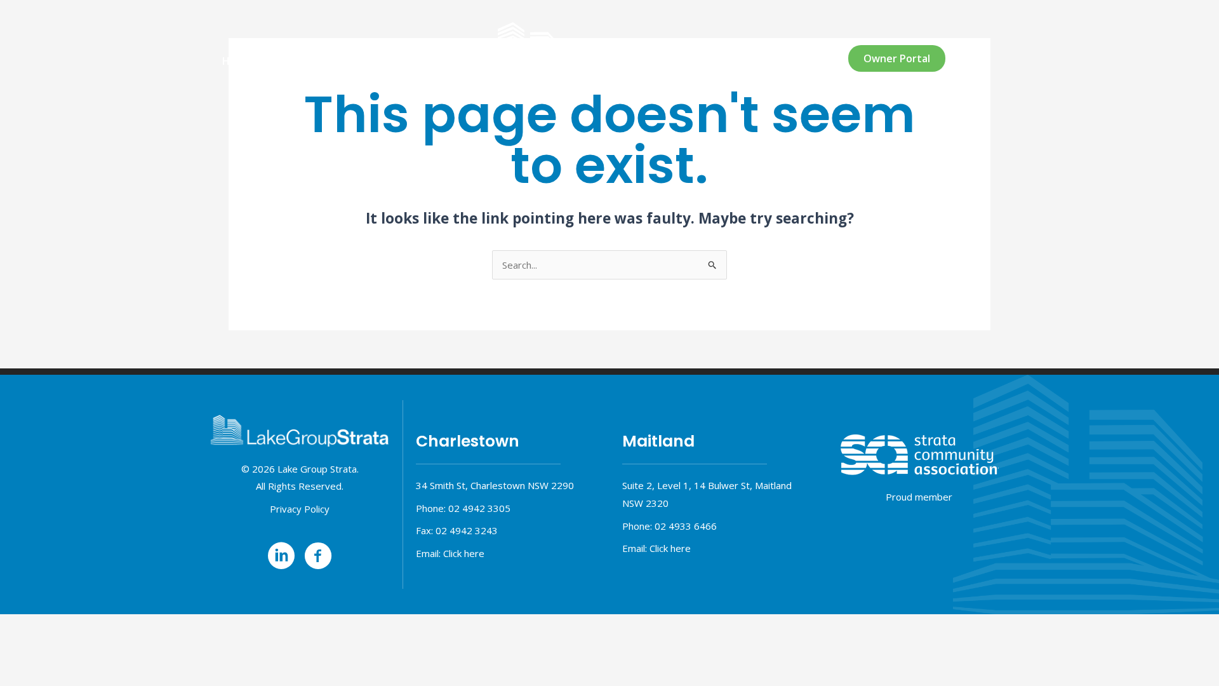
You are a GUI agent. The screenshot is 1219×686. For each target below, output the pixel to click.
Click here (463, 553)
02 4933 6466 (686, 526)
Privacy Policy (300, 508)
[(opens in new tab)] (919, 454)
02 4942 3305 (479, 508)
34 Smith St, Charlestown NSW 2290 (495, 485)
